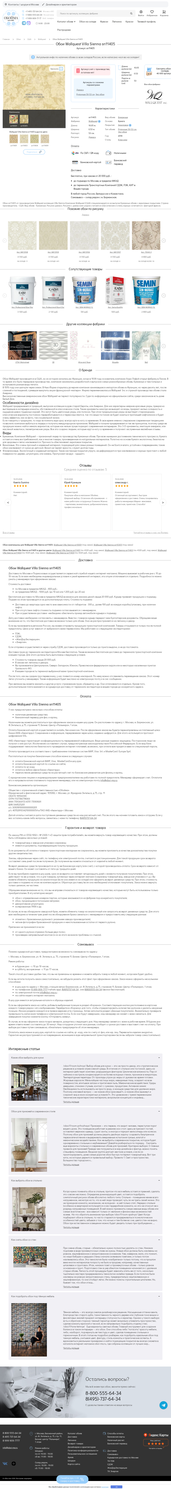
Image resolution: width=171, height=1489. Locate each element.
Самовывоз (112, 1454)
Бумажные (123, 117)
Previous (5, 241)
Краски (129, 21)
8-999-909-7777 (39, 989)
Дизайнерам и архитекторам (82, 1447)
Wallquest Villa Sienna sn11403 (119, 550)
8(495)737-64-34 (88, 818)
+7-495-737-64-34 (34, 11)
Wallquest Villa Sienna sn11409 (60, 552)
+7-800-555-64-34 (34, 14)
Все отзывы (9, 532)
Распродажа (64, 29)
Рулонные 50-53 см (85, 94)
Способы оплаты (115, 1433)
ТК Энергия (112, 1471)
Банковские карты (116, 1436)
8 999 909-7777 (11, 1440)
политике (104, 1487)
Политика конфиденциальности (83, 1450)
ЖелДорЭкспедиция (117, 1467)
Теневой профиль (146, 21)
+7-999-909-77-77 (33, 18)
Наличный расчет (115, 1440)
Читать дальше (71, 1101)
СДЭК (110, 1464)
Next (164, 241)
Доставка (72, 1436)
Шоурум (71, 1460)
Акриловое (123, 125)
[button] (34, 152)
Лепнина (117, 21)
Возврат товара (75, 1443)
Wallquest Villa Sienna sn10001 (68, 544)
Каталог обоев (65, 21)
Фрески (104, 21)
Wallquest (93, 121)
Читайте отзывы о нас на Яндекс (150, 532)
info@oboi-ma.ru (108, 780)
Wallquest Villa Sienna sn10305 (108, 544)
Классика (122, 139)
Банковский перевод (117, 1443)
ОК (117, 1487)
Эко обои (100, 94)
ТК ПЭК (110, 1461)
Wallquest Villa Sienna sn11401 (66, 550)
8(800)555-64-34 (93, 989)
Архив (70, 1457)
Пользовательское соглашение (82, 1453)
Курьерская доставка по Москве (122, 1457)
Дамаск (80, 89)
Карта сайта (74, 1464)
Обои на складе (87, 21)
